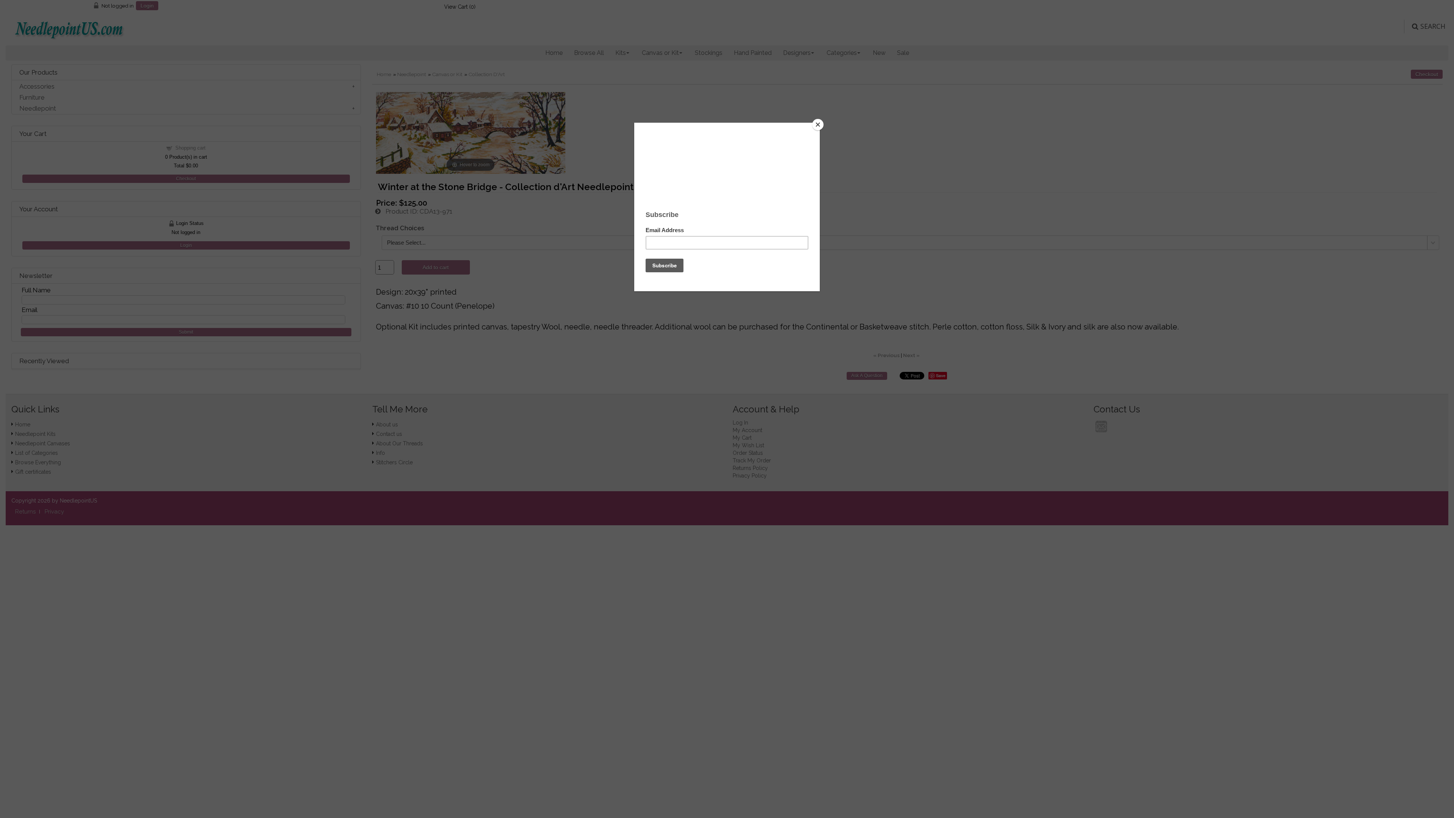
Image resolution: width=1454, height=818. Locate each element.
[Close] (818, 124)
